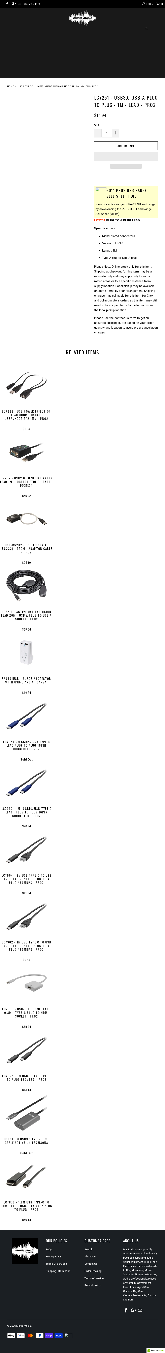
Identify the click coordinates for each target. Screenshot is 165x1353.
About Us (90, 1256)
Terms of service (94, 1278)
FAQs (49, 1249)
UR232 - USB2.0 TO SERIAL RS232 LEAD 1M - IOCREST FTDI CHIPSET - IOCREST (26, 452)
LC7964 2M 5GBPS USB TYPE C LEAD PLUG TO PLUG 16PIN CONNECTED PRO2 (26, 716)
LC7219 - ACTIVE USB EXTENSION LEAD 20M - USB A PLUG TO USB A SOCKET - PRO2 (26, 586)
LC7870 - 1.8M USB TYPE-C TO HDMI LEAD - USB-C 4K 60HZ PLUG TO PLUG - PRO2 (26, 1176)
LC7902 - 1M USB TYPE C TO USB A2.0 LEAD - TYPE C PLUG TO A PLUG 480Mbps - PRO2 (26, 916)
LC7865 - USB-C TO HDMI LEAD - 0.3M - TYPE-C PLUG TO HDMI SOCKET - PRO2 (26, 983)
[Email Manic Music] (19, 4)
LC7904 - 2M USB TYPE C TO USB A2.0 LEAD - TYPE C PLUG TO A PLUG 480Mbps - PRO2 (26, 849)
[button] (126, 156)
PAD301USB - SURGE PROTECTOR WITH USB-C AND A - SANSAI (26, 652)
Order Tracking (93, 1271)
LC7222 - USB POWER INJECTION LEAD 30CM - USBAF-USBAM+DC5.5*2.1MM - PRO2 (26, 385)
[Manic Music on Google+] (13, 4)
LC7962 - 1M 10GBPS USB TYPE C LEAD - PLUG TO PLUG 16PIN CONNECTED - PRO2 (26, 782)
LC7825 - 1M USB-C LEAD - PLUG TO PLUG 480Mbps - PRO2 (26, 1050)
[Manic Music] (82, 18)
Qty (96, 124)
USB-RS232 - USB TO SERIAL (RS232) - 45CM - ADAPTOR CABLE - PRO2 (26, 519)
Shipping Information (58, 1271)
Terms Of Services (56, 1263)
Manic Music (23, 1325)
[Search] (146, 29)
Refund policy (93, 1285)
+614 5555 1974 (31, 4)
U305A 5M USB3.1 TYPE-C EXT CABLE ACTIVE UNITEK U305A (26, 1113)
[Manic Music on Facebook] (6, 4)
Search (89, 1249)
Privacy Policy (53, 1256)
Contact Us (91, 1263)
